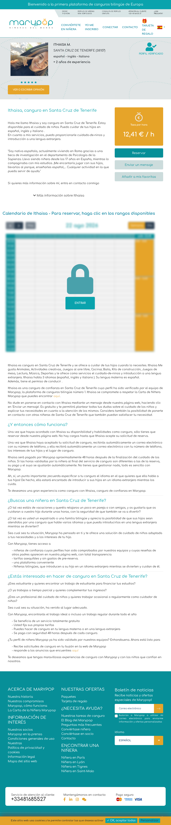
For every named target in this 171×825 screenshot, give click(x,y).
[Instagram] (77, 799)
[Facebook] (64, 799)
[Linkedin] (70, 799)
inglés (71, 56)
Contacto (130, 27)
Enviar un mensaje (139, 165)
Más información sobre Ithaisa (60, 195)
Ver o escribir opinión (28, 89)
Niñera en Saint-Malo (77, 771)
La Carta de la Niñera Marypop (32, 710)
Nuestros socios (20, 729)
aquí (56, 396)
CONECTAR (110, 27)
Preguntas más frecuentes (81, 724)
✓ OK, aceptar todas (121, 820)
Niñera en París (73, 757)
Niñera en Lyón (73, 762)
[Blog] (84, 799)
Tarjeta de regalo (74, 701)
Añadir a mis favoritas (139, 176)
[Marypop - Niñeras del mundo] (31, 23)
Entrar (80, 303)
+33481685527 (28, 799)
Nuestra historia (20, 696)
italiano (84, 56)
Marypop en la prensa (25, 734)
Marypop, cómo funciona (27, 705)
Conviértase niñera (75, 729)
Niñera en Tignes (74, 766)
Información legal (21, 756)
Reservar (139, 153)
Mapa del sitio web (22, 761)
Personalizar (149, 820)
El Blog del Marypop (77, 720)
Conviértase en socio (77, 734)
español (59, 56)
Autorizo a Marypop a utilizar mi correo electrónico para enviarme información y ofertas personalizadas (141, 718)
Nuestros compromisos (26, 701)
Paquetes (68, 696)
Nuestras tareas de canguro (83, 715)
